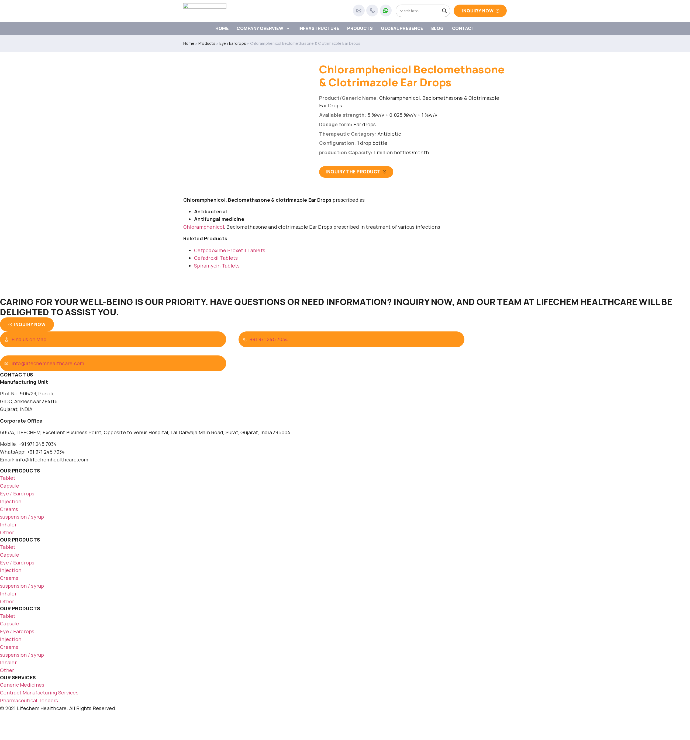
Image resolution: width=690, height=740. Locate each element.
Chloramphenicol (203, 227)
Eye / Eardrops (232, 43)
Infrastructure (318, 28)
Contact (463, 28)
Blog (437, 28)
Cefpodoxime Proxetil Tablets (229, 250)
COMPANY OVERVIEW (260, 28)
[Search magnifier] (444, 11)
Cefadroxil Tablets (216, 258)
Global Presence (402, 28)
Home (222, 28)
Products (360, 28)
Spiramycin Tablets (217, 265)
